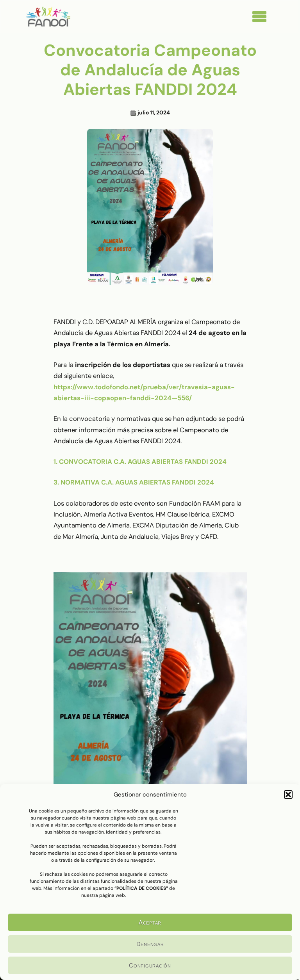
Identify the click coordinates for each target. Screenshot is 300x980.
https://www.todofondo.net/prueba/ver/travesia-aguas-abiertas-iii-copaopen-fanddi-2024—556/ (144, 392)
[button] (288, 794)
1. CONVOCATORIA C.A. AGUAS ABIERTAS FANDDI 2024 (140, 461)
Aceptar (150, 922)
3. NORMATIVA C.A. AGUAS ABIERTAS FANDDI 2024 (134, 482)
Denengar (150, 944)
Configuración (150, 965)
